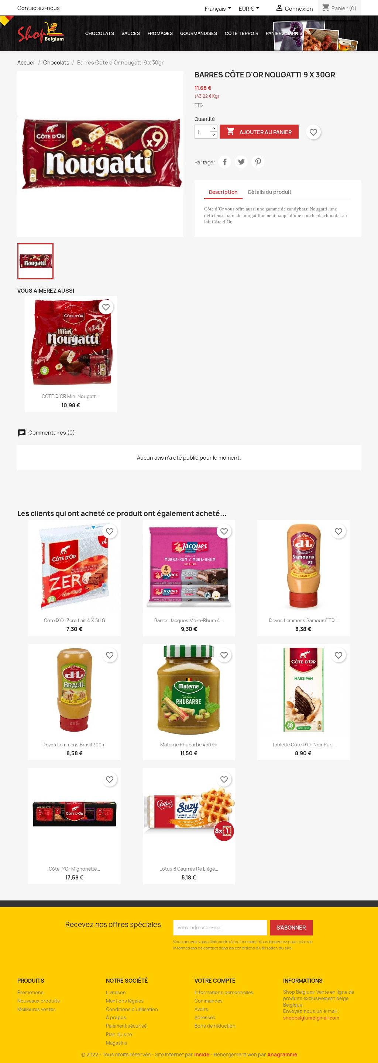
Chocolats (99, 33)
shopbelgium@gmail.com (311, 1018)
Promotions (30, 992)
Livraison (116, 992)
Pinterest (257, 162)
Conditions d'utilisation (132, 1009)
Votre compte (215, 980)
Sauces (130, 33)
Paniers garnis (284, 33)
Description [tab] (223, 192)
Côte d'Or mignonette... (74, 869)
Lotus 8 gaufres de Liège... (188, 869)
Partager (224, 162)
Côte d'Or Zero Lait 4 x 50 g (74, 620)
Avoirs (201, 1009)
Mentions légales (125, 1001)
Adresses (205, 1017)
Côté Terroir (241, 33)
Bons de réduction (215, 1026)
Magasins (116, 1043)
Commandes (209, 1001)
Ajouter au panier (259, 131)
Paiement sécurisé (126, 1026)
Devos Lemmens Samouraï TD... (303, 620)
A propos (116, 1017)
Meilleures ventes (36, 1009)
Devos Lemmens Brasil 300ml (74, 745)
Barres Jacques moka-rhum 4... (188, 620)
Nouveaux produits (38, 1001)
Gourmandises (198, 33)
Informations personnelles (224, 992)
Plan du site (119, 1034)
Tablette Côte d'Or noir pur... (303, 745)
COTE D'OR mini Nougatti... (71, 396)
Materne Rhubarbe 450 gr (188, 745)
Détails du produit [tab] (270, 192)
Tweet (241, 162)
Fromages (160, 33)
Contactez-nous (38, 7)
